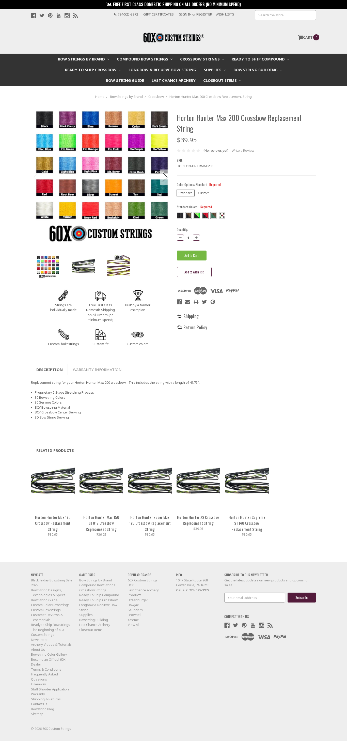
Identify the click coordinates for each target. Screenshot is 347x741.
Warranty (38, 694)
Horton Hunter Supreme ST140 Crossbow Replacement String (247, 523)
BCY (131, 585)
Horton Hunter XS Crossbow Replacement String (198, 520)
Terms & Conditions (46, 669)
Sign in (185, 14)
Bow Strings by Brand (82, 58)
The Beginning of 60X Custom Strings (47, 632)
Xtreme (133, 620)
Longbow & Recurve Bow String (162, 69)
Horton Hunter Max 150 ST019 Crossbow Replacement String (101, 523)
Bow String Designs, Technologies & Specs (48, 592)
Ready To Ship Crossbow (91, 69)
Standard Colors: (194, 207)
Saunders (135, 610)
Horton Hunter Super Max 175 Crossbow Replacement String (150, 523)
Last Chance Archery (174, 80)
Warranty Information (97, 369)
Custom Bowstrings (46, 610)
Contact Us (39, 704)
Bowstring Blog (42, 709)
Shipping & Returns (46, 699)
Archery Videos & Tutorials (51, 644)
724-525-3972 (199, 590)
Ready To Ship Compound (259, 58)
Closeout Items (220, 80)
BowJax (133, 605)
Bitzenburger (138, 600)
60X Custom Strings (142, 580)
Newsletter (39, 639)
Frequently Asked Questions (44, 677)
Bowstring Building (256, 69)
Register (204, 14)
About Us (38, 649)
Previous (36, 177)
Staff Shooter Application (50, 689)
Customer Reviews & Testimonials (47, 617)
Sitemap (37, 714)
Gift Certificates (158, 14)
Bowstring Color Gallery (49, 654)
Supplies (213, 69)
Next (165, 177)
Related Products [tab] (55, 450)
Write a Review (243, 150)
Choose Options (53, 486)
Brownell (134, 614)
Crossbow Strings (200, 58)
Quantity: (182, 229)
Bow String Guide (125, 80)
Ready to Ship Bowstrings (50, 624)
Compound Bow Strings (143, 58)
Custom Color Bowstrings (50, 605)
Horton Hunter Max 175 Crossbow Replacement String (53, 523)
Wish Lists (225, 14)
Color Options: (199, 184)
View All (133, 624)
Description (49, 369)
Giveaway (38, 684)
